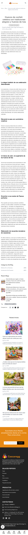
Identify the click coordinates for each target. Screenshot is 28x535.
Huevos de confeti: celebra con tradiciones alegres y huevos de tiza (16, 9)
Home (2, 8)
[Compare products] (25, 3)
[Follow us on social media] (3, 518)
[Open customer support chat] (3, 527)
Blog (6, 8)
